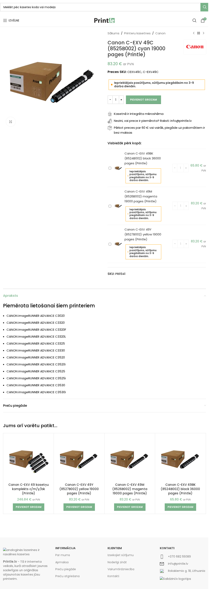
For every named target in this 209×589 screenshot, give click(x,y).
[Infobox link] (183, 557)
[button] (28, 507)
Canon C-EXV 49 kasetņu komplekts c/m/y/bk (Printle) (28, 489)
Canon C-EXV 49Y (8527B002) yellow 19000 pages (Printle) (143, 234)
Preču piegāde (65, 569)
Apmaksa (62, 562)
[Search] (194, 20)
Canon (160, 33)
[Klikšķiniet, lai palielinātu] (10, 121)
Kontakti (113, 576)
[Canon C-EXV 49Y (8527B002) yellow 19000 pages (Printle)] (79, 458)
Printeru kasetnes (137, 33)
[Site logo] (104, 20)
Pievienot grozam (143, 100)
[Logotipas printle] (26, 552)
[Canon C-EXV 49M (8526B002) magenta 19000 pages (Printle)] (130, 458)
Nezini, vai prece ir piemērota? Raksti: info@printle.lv (153, 121)
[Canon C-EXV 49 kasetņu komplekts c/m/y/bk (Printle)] (28, 458)
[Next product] (203, 33)
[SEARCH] (204, 7)
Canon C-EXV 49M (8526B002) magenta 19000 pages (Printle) (141, 196)
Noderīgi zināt (117, 562)
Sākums (113, 33)
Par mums (62, 555)
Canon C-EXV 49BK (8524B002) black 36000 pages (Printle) (143, 158)
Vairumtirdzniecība (121, 569)
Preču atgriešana (67, 576)
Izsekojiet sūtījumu (121, 555)
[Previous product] (193, 33)
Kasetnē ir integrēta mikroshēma (138, 114)
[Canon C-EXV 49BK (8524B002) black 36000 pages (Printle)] (180, 458)
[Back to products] (198, 33)
